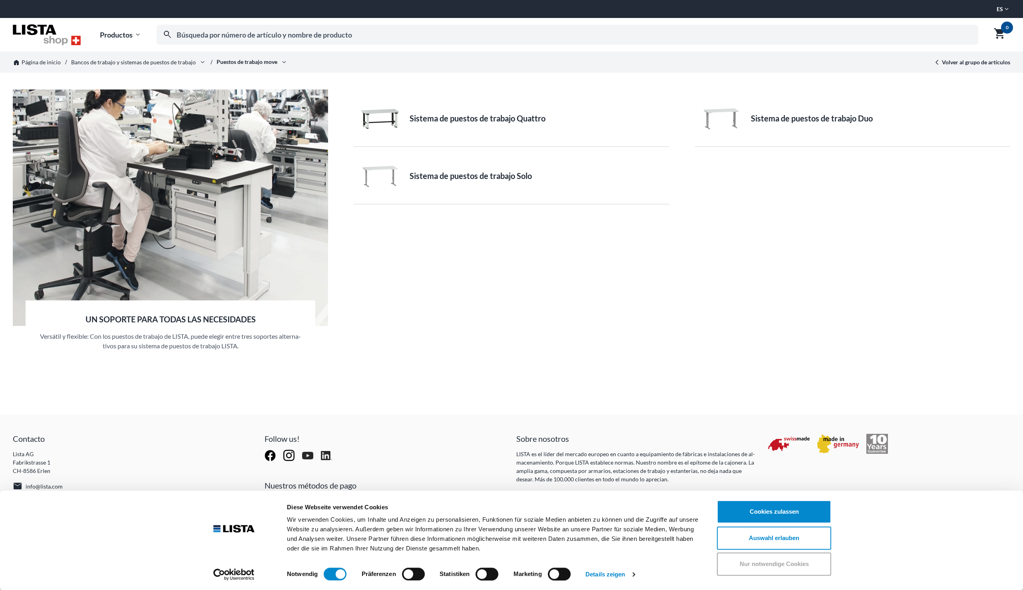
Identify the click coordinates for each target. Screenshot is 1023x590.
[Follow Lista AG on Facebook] (271, 454)
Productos (120, 35)
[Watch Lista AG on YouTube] (308, 454)
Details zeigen (605, 574)
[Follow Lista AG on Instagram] (289, 454)
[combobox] (567, 35)
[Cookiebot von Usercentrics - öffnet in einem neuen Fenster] (234, 574)
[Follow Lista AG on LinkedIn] (326, 454)
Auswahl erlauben (774, 537)
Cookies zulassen (774, 511)
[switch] (413, 574)
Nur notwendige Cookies (774, 563)
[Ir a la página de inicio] (47, 34)
